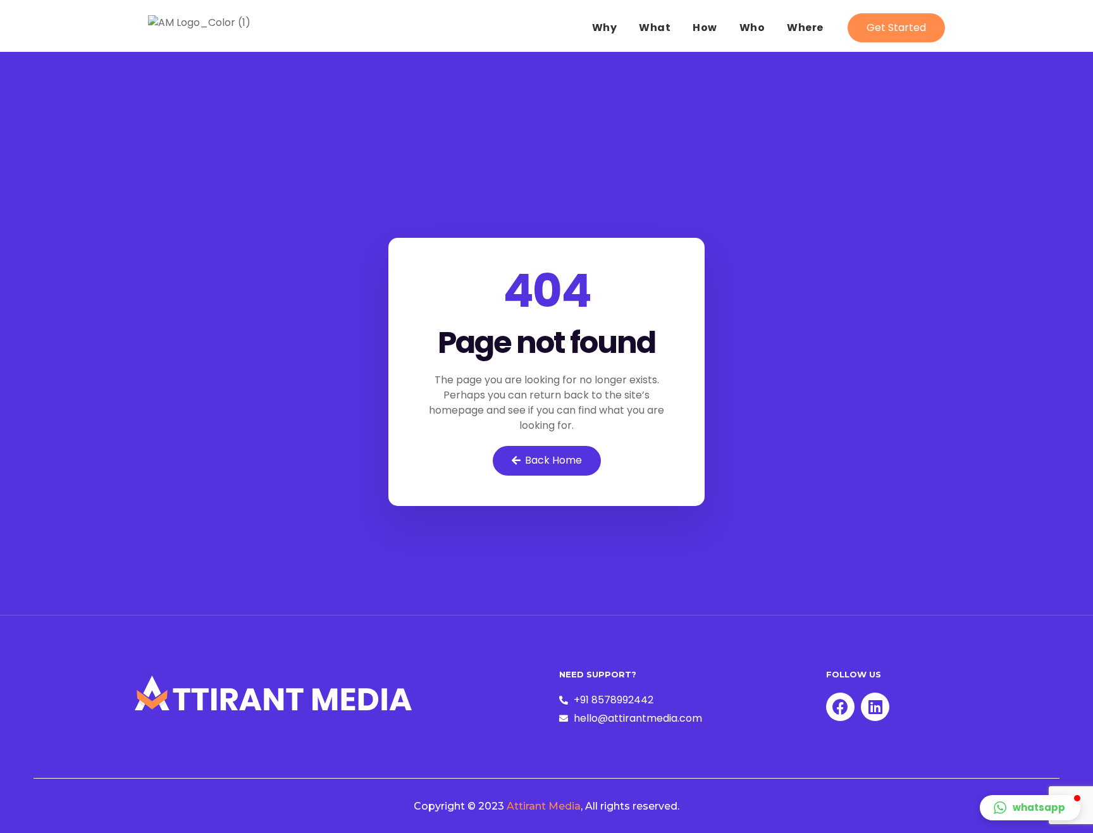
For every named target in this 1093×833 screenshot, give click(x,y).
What (654, 27)
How (705, 27)
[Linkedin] (875, 707)
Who (752, 27)
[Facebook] (840, 707)
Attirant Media (544, 806)
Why (604, 27)
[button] (896, 27)
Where (805, 27)
